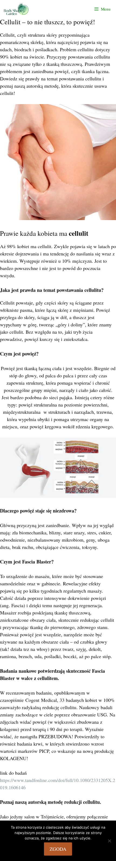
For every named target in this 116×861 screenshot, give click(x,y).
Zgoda (58, 849)
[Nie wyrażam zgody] (109, 840)
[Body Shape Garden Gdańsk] (17, 9)
